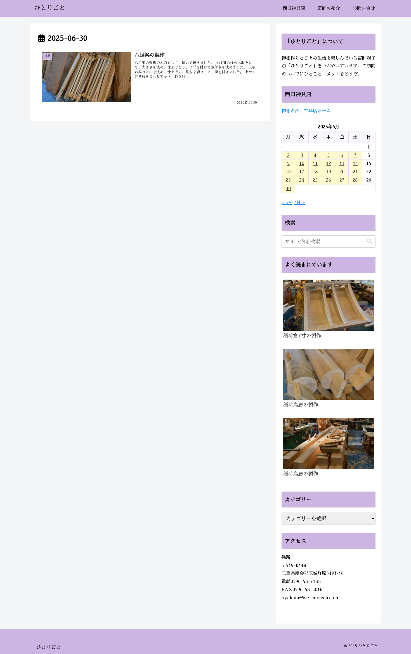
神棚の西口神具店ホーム (306, 111)
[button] (370, 241)
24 (301, 180)
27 (341, 180)
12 (328, 163)
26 (328, 180)
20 (341, 172)
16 (288, 172)
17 (301, 172)
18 (315, 172)
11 (315, 163)
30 (288, 188)
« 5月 (287, 202)
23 (288, 180)
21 (355, 172)
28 (355, 180)
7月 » (299, 202)
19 (328, 172)
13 (341, 163)
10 (301, 163)
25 (315, 180)
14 (355, 163)
